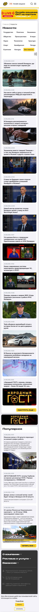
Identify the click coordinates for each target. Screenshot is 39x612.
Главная (6, 24)
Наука (5, 41)
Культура (32, 41)
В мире (33, 37)
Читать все (27, 546)
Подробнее (19, 601)
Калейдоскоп (19, 45)
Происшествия (20, 37)
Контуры (17, 50)
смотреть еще (25, 410)
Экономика (31, 32)
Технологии (18, 41)
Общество (7, 37)
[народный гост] (19, 420)
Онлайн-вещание (19, 4)
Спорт (5, 45)
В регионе (7, 50)
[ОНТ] (5, 4)
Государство (8, 32)
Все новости (28, 50)
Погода (33, 45)
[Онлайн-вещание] (19, 14)
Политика (20, 32)
